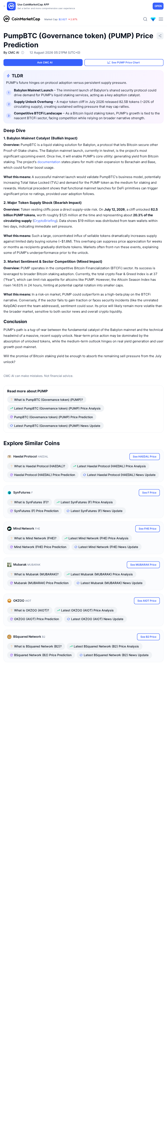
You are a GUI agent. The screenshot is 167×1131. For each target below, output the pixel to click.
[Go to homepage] (21, 19)
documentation (48, 162)
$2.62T (63, 19)
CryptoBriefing (45, 221)
